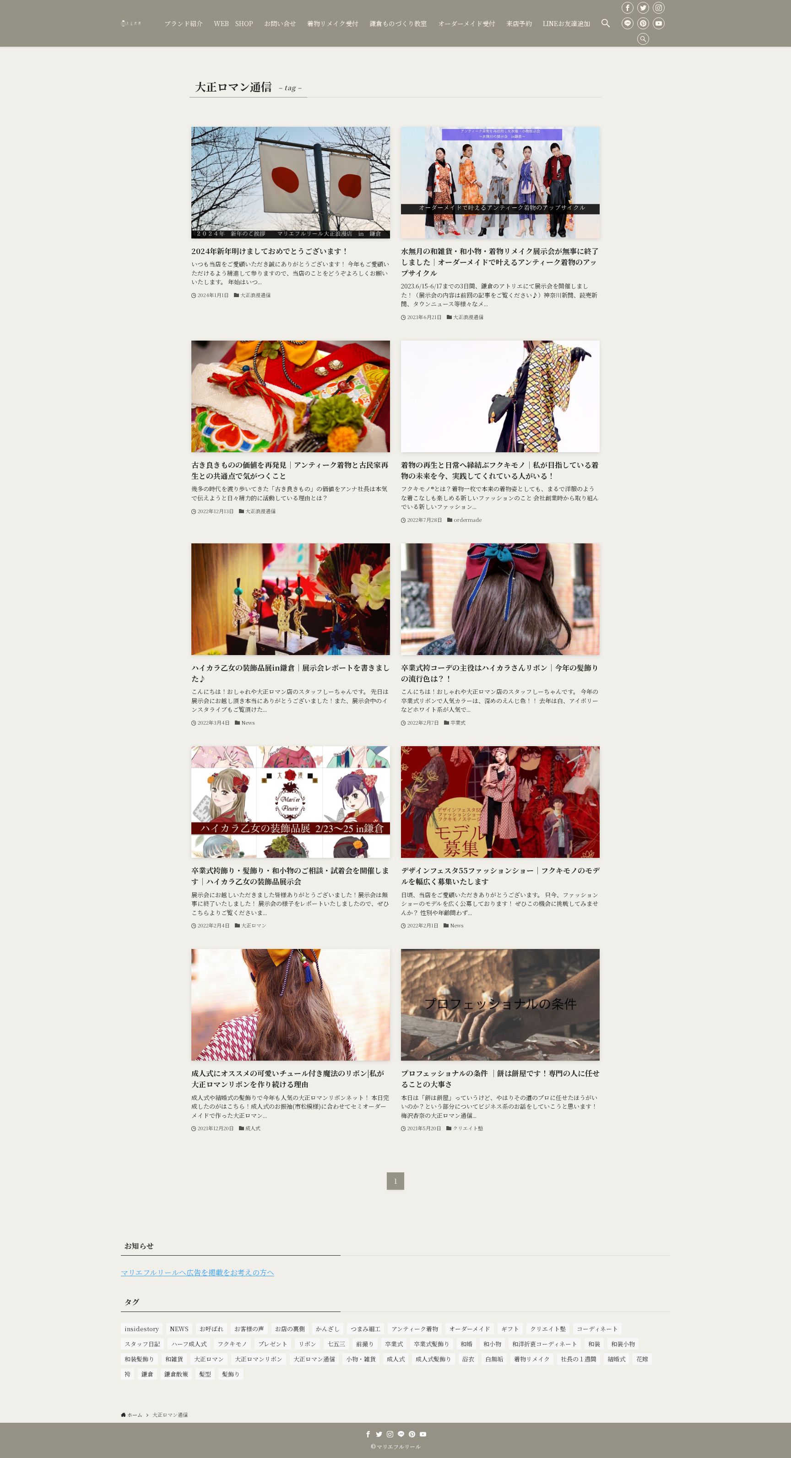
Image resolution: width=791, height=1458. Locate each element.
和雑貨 (174, 1359)
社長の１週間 (578, 1359)
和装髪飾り (139, 1359)
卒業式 (394, 1343)
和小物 (492, 1343)
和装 (594, 1343)
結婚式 (616, 1359)
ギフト (510, 1328)
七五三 (336, 1343)
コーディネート (597, 1328)
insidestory (142, 1328)
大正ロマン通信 (314, 1359)
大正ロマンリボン (258, 1359)
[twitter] (643, 8)
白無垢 (494, 1359)
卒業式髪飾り (432, 1343)
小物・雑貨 (361, 1359)
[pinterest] (643, 23)
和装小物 (623, 1343)
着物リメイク (532, 1359)
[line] (628, 23)
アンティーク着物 (414, 1328)
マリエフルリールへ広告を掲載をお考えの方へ (197, 1272)
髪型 (205, 1374)
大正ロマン (209, 1359)
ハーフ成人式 (188, 1343)
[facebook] (628, 8)
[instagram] (659, 8)
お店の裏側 (290, 1328)
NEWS (179, 1328)
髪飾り (231, 1374)
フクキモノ (232, 1343)
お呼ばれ (211, 1328)
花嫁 (642, 1359)
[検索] (643, 39)
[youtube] (659, 23)
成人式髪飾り (433, 1359)
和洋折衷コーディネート (544, 1343)
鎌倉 (147, 1374)
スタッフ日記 (142, 1343)
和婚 (466, 1343)
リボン (307, 1343)
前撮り (365, 1343)
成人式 (396, 1359)
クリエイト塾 (548, 1328)
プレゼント (272, 1343)
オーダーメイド (469, 1328)
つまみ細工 (365, 1328)
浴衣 (468, 1359)
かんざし (328, 1328)
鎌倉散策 (176, 1374)
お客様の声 (249, 1328)
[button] (606, 23)
